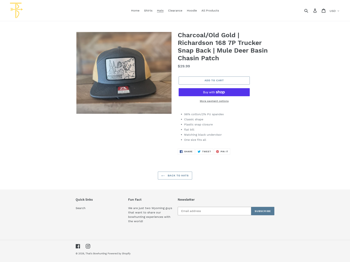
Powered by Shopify (119, 253)
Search (80, 208)
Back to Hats (178, 175)
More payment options (214, 101)
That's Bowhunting (96, 253)
